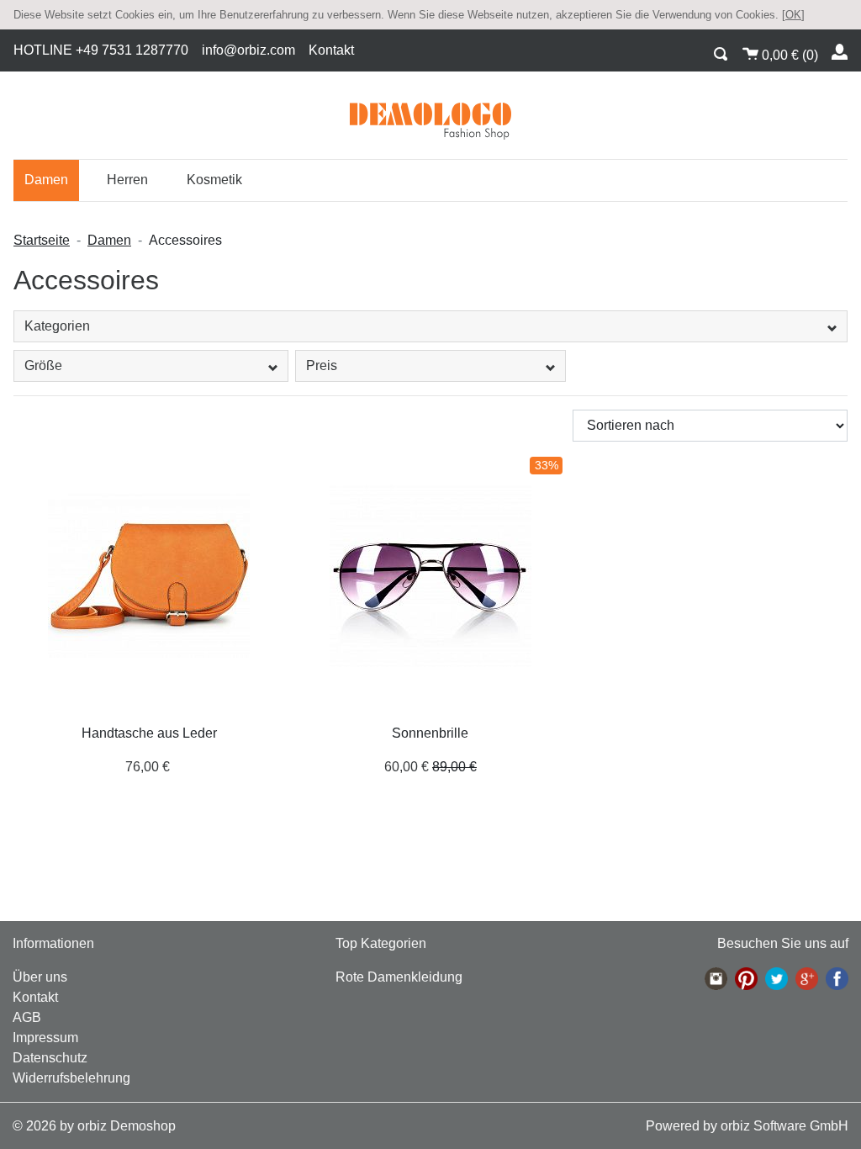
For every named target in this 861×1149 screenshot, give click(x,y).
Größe (43, 365)
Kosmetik (214, 179)
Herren (127, 179)
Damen (46, 179)
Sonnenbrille (430, 733)
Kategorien (57, 326)
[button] (721, 51)
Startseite (41, 240)
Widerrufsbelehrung (71, 1078)
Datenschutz (50, 1058)
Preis (321, 365)
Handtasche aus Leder (149, 733)
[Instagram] (716, 978)
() (790, 55)
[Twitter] (776, 978)
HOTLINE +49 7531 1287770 (100, 50)
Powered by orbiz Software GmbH (747, 1126)
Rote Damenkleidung (398, 977)
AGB (27, 1017)
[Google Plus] (806, 978)
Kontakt (331, 50)
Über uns (40, 977)
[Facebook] (837, 978)
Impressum (45, 1037)
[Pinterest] (746, 978)
